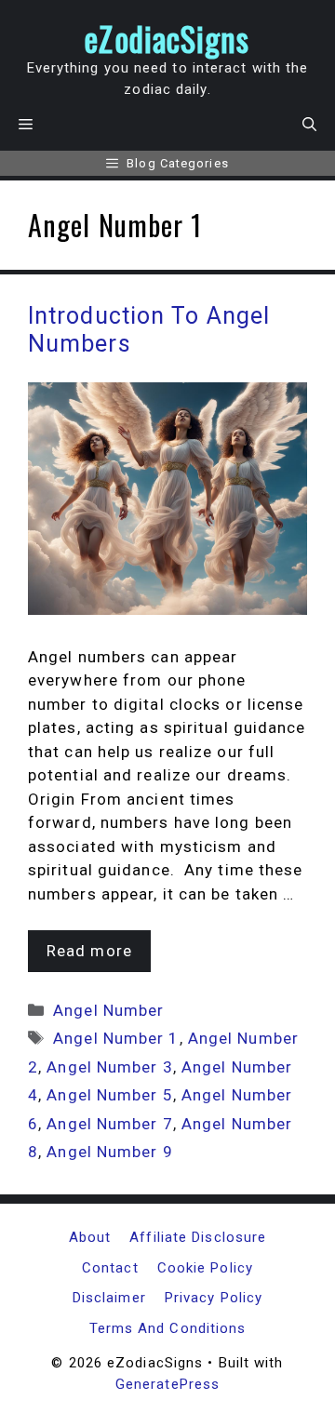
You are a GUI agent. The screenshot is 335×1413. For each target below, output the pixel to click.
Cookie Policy (205, 1268)
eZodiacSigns (167, 38)
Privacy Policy (213, 1297)
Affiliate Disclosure (197, 1237)
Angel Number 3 (109, 1067)
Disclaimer (109, 1297)
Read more (89, 950)
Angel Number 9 (109, 1151)
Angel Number (108, 1010)
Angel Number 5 (109, 1095)
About (90, 1237)
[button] (309, 125)
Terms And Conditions (168, 1328)
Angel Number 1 (116, 1038)
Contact (110, 1268)
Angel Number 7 (109, 1123)
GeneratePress (167, 1384)
